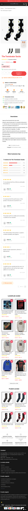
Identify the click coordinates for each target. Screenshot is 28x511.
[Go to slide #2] (17, 50)
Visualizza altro (14, 383)
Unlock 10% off (3, 505)
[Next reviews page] (25, 286)
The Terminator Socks (19, 424)
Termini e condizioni (5, 467)
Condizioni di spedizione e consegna (8, 479)
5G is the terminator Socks (7, 424)
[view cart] (26, 4)
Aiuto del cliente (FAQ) (5, 486)
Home (2, 8)
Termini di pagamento (5, 480)
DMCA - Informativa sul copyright (8, 470)
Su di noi (2, 465)
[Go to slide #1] (10, 50)
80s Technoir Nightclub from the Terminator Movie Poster (20, 313)
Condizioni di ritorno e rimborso (7, 482)
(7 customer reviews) (12, 59)
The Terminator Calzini (6, 10)
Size (2, 64)
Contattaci (3, 484)
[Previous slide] (2, 30)
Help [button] (25, 509)
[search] (24, 4)
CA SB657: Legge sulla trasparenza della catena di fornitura (13, 472)
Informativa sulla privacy (6, 468)
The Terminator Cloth (10, 8)
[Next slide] (25, 30)
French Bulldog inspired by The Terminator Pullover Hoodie (7, 374)
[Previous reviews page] (18, 286)
